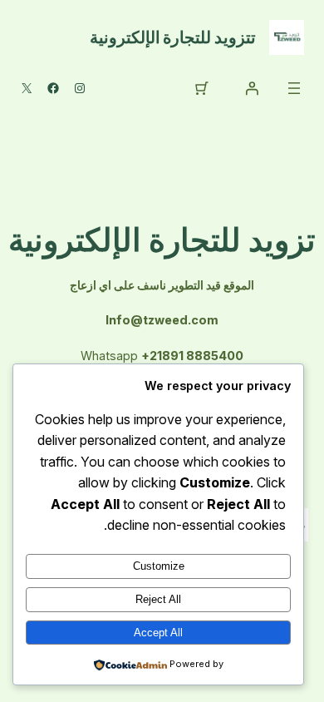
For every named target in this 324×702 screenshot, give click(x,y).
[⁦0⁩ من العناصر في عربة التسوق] (201, 88)
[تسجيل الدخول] (251, 88)
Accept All (158, 632)
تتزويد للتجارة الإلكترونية (173, 37)
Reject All (158, 599)
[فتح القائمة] (294, 88)
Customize (158, 566)
